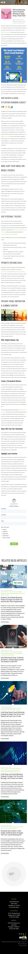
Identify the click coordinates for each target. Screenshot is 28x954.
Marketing (15, 21)
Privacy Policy (23, 945)
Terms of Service (22, 943)
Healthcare (3, 593)
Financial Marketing (6, 770)
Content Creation (13, 591)
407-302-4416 (15, 907)
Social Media (19, 653)
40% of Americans (5, 32)
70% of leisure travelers (19, 271)
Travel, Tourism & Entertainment (9, 828)
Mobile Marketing (16, 593)
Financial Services (10, 709)
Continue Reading (5, 622)
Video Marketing (10, 655)
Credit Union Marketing (7, 708)
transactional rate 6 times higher (9, 234)
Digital (14, 19)
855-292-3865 (15, 917)
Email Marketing (19, 19)
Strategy (20, 21)
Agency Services (5, 591)
